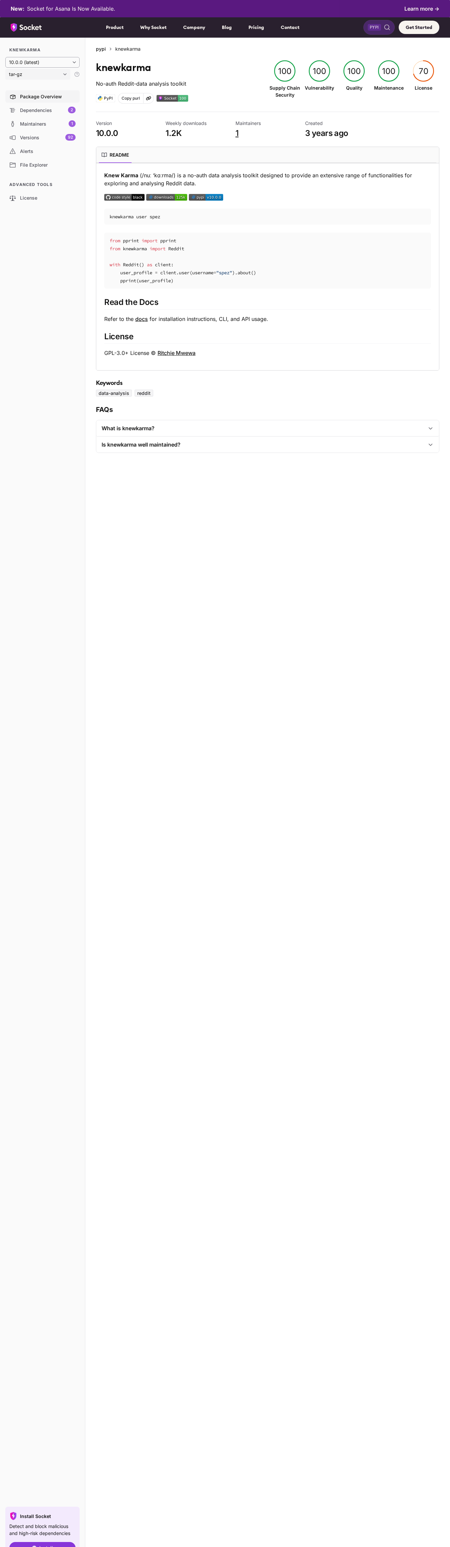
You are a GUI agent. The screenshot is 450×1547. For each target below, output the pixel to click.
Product (115, 27)
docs (141, 319)
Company (194, 27)
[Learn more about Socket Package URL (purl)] (148, 98)
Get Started (419, 27)
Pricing (256, 27)
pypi (101, 49)
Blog (227, 27)
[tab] (115, 155)
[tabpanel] (267, 264)
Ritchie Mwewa (177, 353)
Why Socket (153, 27)
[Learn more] (77, 74)
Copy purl (131, 98)
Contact (290, 27)
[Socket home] (26, 27)
